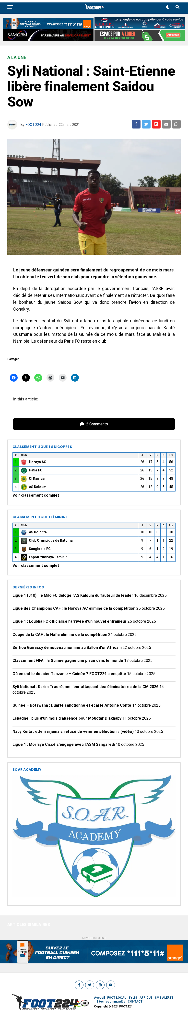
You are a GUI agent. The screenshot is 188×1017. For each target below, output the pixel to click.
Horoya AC (37, 462)
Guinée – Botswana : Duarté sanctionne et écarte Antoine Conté (71, 705)
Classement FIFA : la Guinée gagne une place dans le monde (67, 660)
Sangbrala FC (40, 549)
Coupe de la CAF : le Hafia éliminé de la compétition (59, 634)
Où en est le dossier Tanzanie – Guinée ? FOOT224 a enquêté (69, 673)
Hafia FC (35, 470)
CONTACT (135, 1001)
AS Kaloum (38, 487)
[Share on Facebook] (136, 124)
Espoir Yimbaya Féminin (48, 557)
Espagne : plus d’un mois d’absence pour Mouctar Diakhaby (66, 718)
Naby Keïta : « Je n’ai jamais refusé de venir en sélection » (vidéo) (73, 731)
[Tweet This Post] (146, 124)
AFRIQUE (146, 997)
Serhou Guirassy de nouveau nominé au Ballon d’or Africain (67, 647)
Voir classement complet (35, 495)
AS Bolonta (38, 532)
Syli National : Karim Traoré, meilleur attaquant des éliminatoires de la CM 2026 (85, 686)
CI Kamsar (37, 478)
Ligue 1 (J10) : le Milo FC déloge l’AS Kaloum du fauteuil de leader (72, 595)
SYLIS (133, 997)
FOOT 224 (33, 125)
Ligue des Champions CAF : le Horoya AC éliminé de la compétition (73, 608)
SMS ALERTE (164, 997)
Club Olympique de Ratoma (51, 540)
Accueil (99, 997)
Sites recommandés (110, 1001)
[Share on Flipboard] (156, 124)
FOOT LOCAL (116, 997)
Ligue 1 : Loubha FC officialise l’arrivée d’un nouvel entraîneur (69, 621)
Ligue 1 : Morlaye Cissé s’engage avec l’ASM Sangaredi (63, 744)
